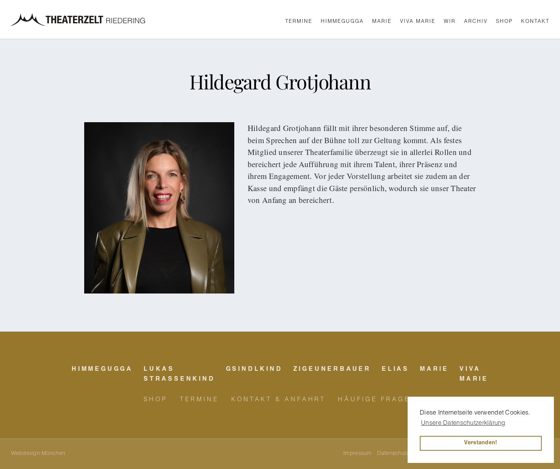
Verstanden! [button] (480, 443)
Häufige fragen (377, 400)
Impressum (357, 453)
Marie (382, 21)
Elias (395, 370)
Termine (298, 21)
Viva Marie (417, 21)
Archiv (476, 21)
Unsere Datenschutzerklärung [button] (463, 424)
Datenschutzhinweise (403, 453)
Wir (450, 21)
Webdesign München (38, 453)
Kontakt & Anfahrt (278, 400)
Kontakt (535, 21)
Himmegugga (342, 21)
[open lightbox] (159, 208)
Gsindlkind (254, 370)
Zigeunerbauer (332, 370)
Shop (504, 21)
